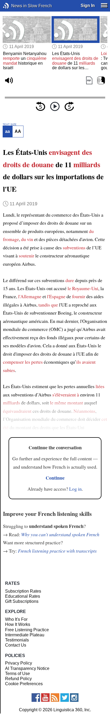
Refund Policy (18, 678)
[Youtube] (45, 697)
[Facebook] (36, 697)
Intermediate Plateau (24, 635)
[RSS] (55, 697)
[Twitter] (64, 697)
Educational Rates (22, 596)
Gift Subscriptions (21, 601)
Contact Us (15, 645)
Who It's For (16, 619)
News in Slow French (14, 5)
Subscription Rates (23, 591)
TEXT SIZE (10, 124)
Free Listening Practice (27, 630)
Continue (55, 477)
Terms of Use (17, 673)
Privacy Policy (18, 663)
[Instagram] (74, 697)
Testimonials (17, 640)
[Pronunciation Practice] (101, 80)
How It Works (17, 624)
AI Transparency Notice (27, 668)
